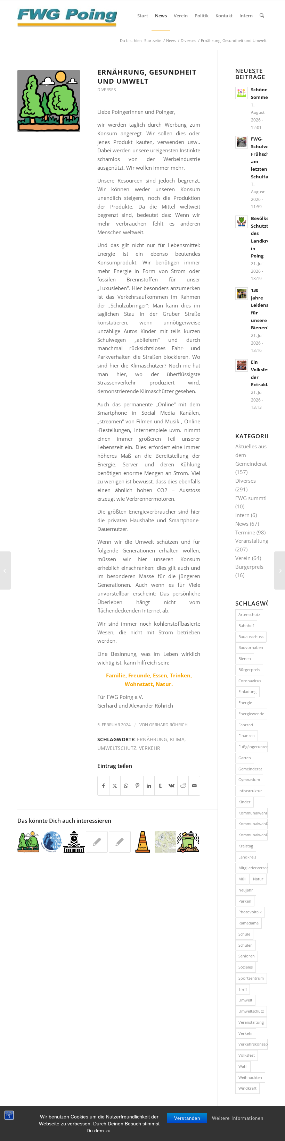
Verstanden (187, 1118)
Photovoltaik (250, 911)
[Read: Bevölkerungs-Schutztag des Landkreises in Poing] (241, 221)
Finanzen (246, 735)
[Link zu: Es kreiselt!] (120, 842)
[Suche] (262, 15)
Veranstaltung (251, 1022)
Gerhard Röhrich (168, 725)
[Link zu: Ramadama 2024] (188, 842)
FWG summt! (251, 498)
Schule (244, 934)
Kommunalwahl (252, 812)
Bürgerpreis (249, 566)
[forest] (48, 101)
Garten (244, 757)
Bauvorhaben (250, 647)
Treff (242, 989)
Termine (245, 532)
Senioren (246, 955)
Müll (242, 878)
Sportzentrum (251, 978)
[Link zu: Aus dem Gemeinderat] (74, 842)
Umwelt (245, 1000)
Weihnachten (250, 1077)
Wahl (242, 1066)
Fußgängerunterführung (253, 746)
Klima (177, 739)
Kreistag (245, 845)
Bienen (244, 658)
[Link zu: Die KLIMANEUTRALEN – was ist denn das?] (51, 842)
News (242, 523)
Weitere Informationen (237, 1118)
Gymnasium (249, 779)
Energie (245, 702)
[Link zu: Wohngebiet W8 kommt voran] (166, 842)
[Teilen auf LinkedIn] (149, 785)
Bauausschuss (250, 636)
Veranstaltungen (254, 540)
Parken (244, 901)
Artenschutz (249, 614)
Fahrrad (245, 724)
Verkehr (149, 748)
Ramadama (248, 923)
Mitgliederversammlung (253, 867)
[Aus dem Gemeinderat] (5, 570)
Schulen (245, 945)
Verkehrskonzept (253, 1044)
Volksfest (246, 1055)
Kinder (244, 801)
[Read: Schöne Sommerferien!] (241, 93)
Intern (242, 515)
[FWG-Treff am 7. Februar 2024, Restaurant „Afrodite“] (279, 570)
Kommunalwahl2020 (253, 823)
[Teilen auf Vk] (171, 785)
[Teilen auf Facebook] (103, 785)
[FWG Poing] (67, 15)
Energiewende (251, 713)
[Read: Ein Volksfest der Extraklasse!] (241, 365)
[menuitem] (143, 15)
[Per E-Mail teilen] (194, 785)
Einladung (247, 691)
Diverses (106, 90)
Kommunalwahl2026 (253, 834)
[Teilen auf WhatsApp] (126, 785)
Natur (258, 878)
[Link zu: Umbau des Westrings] (97, 842)
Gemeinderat (250, 768)
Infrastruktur (250, 790)
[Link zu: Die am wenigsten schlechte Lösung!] (28, 842)
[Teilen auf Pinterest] (137, 785)
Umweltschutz (116, 748)
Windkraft (247, 1088)
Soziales (245, 967)
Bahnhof (246, 625)
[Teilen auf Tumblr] (160, 785)
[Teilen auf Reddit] (183, 785)
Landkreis (247, 857)
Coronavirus (249, 680)
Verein (243, 558)
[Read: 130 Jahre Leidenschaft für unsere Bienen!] (241, 293)
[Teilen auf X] (115, 785)
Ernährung (152, 739)
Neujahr (245, 890)
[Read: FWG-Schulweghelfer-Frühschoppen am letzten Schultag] (241, 142)
